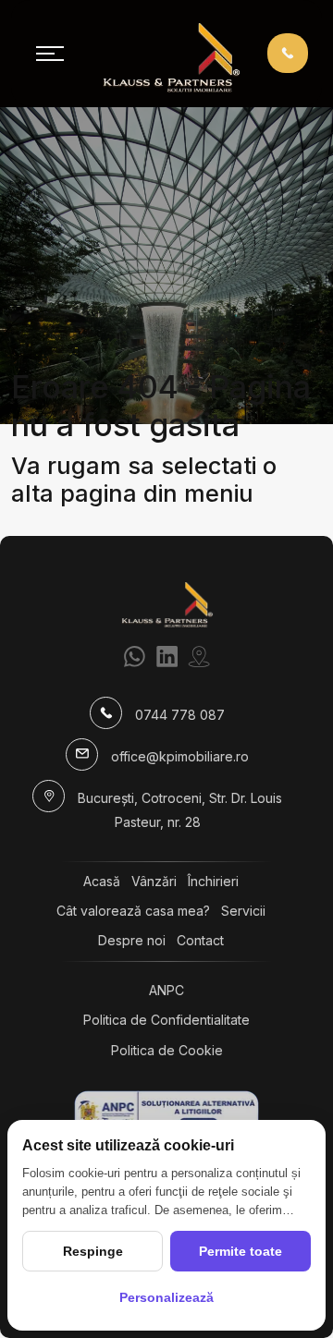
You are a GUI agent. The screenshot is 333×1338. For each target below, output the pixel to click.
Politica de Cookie (167, 1050)
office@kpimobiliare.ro (180, 756)
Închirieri (213, 881)
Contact (200, 940)
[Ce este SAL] (166, 1113)
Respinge (93, 1251)
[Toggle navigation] (50, 54)
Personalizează (166, 1297)
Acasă (101, 881)
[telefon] (287, 52)
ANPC (166, 990)
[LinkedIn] (167, 656)
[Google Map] (199, 656)
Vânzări (154, 881)
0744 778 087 (180, 715)
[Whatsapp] (134, 656)
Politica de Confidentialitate (166, 1020)
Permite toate (240, 1251)
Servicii (243, 910)
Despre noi (132, 940)
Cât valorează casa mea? (133, 910)
